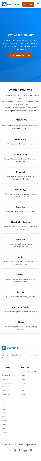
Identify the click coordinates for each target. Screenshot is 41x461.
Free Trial (28, 4)
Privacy (4, 420)
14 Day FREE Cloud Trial (20, 55)
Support (23, 375)
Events (4, 424)
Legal (4, 409)
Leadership (6, 394)
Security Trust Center (28, 371)
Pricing (22, 394)
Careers (4, 428)
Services (23, 383)
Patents (4, 417)
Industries (5, 390)
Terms (4, 413)
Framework (5, 379)
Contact (4, 432)
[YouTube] (25, 450)
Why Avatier (6, 375)
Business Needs (7, 387)
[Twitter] (10, 450)
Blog (22, 390)
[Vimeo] (31, 450)
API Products (6, 383)
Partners (23, 387)
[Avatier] (10, 4)
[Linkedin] (15, 450)
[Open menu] (38, 4)
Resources (24, 379)
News (22, 398)
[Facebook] (20, 450)
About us (5, 371)
